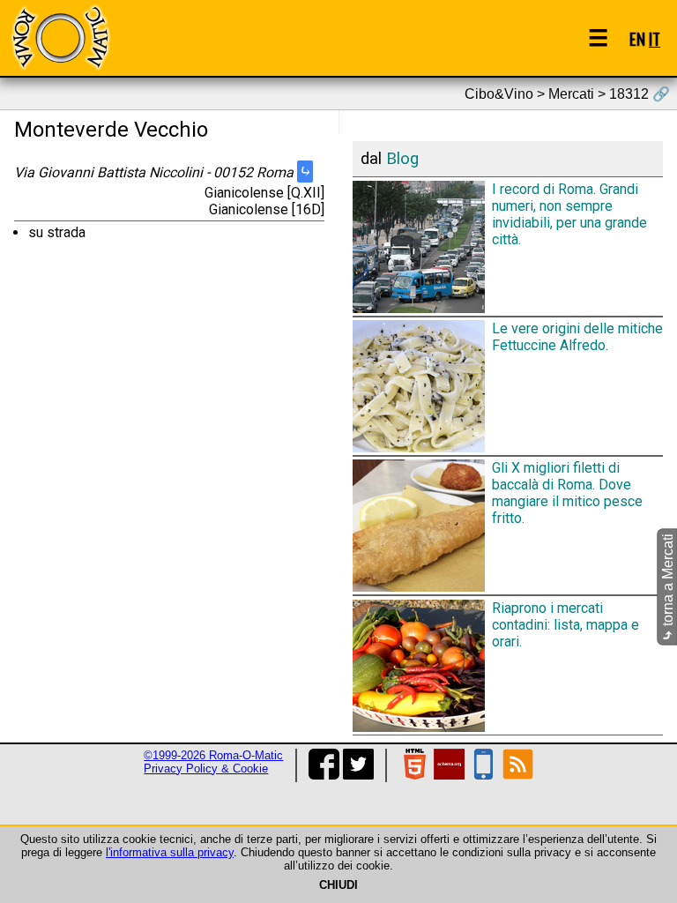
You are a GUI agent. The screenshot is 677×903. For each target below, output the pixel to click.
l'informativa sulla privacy (170, 852)
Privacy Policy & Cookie (206, 768)
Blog (402, 158)
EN (637, 38)
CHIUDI (338, 885)
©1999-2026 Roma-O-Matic (213, 755)
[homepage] (60, 37)
